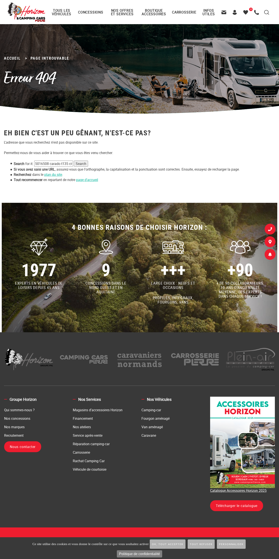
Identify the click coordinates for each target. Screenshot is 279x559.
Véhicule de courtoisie (89, 469)
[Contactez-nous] (224, 12)
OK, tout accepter (167, 544)
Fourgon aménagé (155, 418)
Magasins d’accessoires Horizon (97, 410)
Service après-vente (87, 435)
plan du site (53, 174)
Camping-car (151, 410)
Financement (83, 418)
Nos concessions (17, 418)
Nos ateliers (82, 427)
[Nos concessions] (270, 242)
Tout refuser (201, 544)
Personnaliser (231, 544)
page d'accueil (87, 179)
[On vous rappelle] (270, 230)
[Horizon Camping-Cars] (26, 12)
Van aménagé (152, 427)
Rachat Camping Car (89, 460)
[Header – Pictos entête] (235, 12)
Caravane (148, 435)
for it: (23, 163)
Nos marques (14, 427)
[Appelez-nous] (257, 12)
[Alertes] (270, 255)
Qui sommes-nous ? (19, 410)
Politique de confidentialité (139, 554)
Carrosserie (81, 452)
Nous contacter (23, 446)
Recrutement (14, 435)
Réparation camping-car (91, 443)
